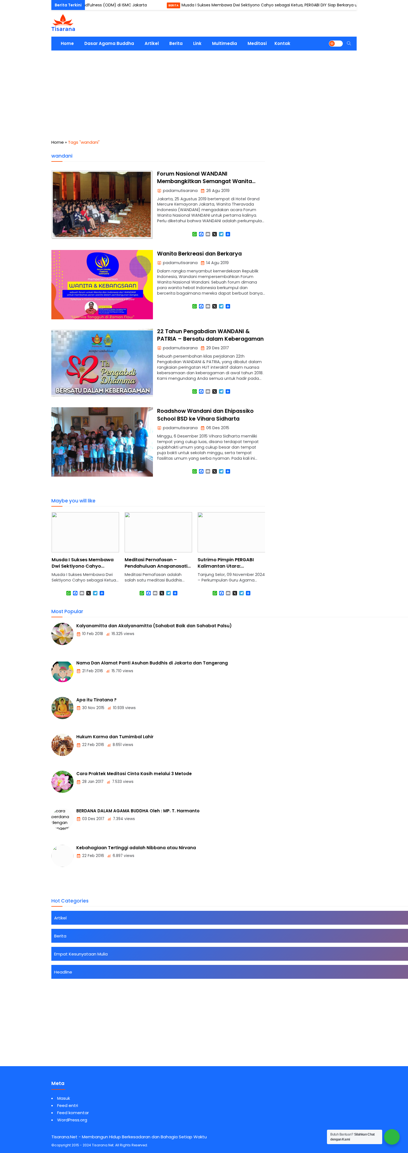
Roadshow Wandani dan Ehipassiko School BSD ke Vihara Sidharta (205, 414)
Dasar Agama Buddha (109, 43)
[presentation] (72, 559)
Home (67, 43)
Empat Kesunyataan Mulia (81, 954)
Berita (151, 5)
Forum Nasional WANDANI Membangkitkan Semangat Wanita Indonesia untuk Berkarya (204, 181)
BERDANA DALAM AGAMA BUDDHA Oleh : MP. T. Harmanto (138, 811)
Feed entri (67, 1105)
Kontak (282, 43)
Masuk (63, 1098)
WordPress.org (72, 1120)
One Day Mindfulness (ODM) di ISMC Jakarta (81, 5)
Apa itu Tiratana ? (96, 700)
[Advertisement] (204, 92)
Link (197, 43)
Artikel (152, 43)
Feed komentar (73, 1113)
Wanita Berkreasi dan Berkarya (199, 253)
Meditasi (257, 43)
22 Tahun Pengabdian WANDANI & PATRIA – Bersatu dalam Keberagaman (210, 335)
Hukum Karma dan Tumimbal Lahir (114, 737)
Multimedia (224, 43)
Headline (63, 972)
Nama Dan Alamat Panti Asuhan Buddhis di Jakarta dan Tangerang (152, 663)
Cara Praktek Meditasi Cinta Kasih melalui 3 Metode (134, 774)
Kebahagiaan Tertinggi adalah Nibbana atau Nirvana (136, 848)
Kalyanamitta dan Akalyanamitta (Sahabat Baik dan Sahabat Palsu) (154, 626)
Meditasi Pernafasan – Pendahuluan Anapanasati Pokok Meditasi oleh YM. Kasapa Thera (156, 569)
